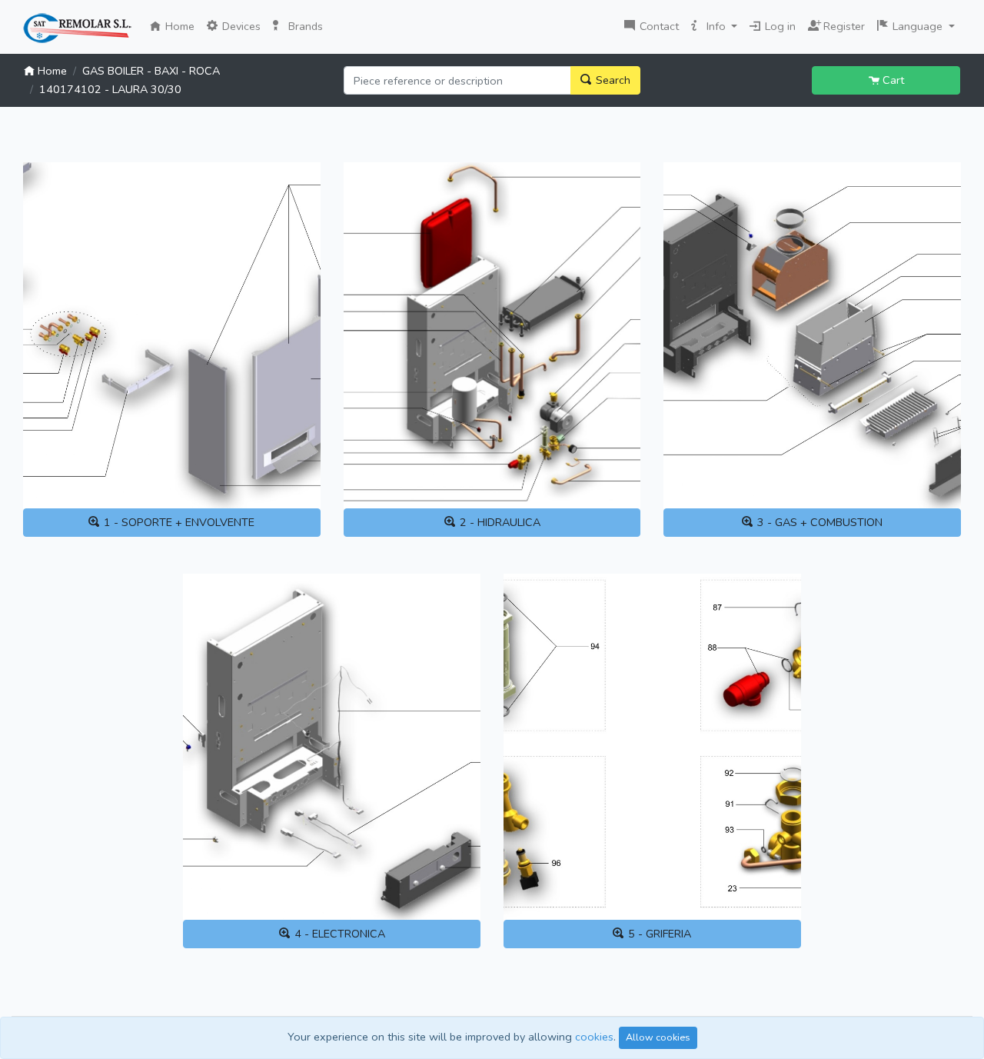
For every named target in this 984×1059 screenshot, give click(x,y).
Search (611, 80)
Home (181, 26)
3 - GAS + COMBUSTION (818, 522)
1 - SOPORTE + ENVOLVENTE (177, 522)
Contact (658, 26)
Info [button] (716, 26)
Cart (891, 80)
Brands (304, 26)
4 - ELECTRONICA (338, 933)
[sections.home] (77, 28)
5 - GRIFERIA (658, 933)
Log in (779, 26)
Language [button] (917, 26)
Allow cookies (658, 1037)
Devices (240, 26)
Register (840, 24)
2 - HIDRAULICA (498, 522)
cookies (594, 1036)
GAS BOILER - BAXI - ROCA (151, 70)
